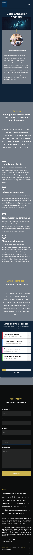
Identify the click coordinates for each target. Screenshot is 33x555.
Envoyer (16, 473)
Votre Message (6, 447)
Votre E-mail (5, 428)
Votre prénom (5, 409)
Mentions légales (6, 549)
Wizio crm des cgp (17, 547)
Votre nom (5, 418)
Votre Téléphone (6, 438)
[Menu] (29, 4)
